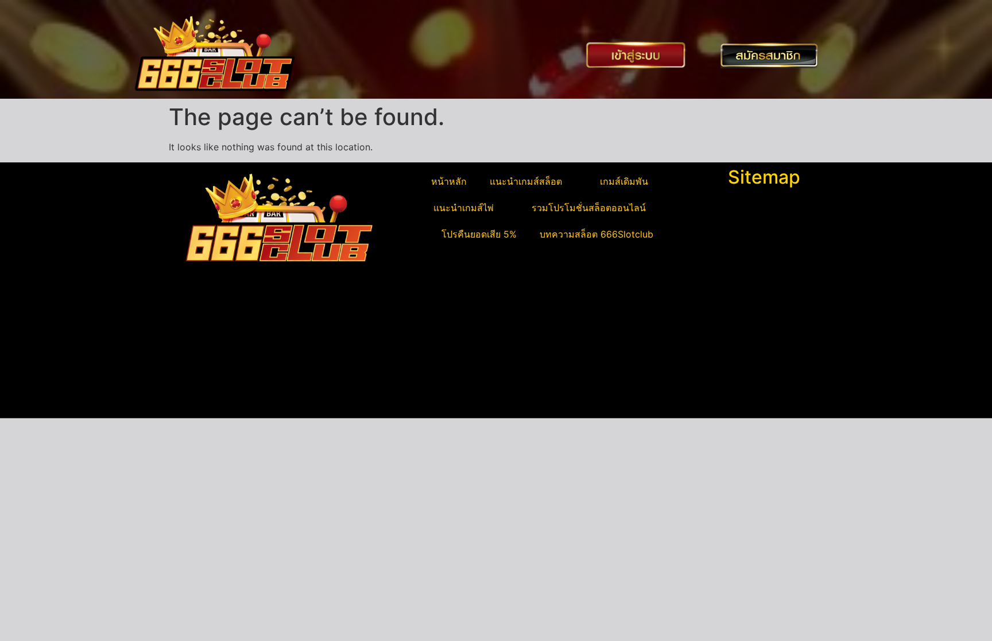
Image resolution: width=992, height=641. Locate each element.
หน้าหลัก (449, 181)
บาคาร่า (191, 342)
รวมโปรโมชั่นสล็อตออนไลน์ (589, 207)
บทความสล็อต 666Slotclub (596, 234)
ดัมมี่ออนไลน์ (201, 356)
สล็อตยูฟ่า (194, 328)
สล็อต (186, 397)
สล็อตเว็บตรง (201, 383)
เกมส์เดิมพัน (624, 181)
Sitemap (764, 177)
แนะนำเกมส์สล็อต (526, 181)
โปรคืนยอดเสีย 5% (479, 234)
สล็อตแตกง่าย (202, 369)
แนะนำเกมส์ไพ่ (463, 207)
